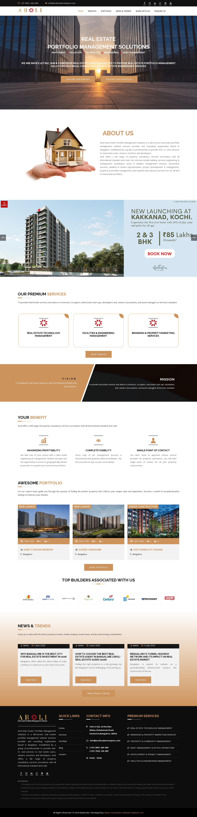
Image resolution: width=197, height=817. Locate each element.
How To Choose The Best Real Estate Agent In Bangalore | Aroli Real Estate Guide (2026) (97, 656)
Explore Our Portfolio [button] (119, 79)
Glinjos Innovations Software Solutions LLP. (124, 812)
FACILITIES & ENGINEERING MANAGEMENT (98, 334)
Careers (62, 754)
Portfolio (63, 741)
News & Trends (123, 11)
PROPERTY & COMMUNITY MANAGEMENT (151, 741)
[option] (28, 599)
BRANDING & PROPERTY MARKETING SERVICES (153, 334)
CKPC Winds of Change (148, 549)
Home (80, 11)
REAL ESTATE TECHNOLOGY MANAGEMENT (43, 334)
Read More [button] (31, 679)
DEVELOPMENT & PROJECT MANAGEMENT (151, 754)
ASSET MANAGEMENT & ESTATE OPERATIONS (152, 747)
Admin (26, 645)
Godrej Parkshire (89, 549)
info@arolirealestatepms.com (61, 3)
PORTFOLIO (106, 11)
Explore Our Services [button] (78, 79)
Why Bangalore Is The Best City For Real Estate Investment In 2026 (44, 655)
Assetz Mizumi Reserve (38, 549)
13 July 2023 (149, 645)
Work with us (143, 11)
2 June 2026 (94, 645)
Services (92, 11)
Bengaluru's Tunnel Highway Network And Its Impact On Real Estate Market (151, 656)
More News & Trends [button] (98, 693)
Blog (61, 747)
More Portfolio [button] (99, 567)
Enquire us (160, 11)
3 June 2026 (39, 645)
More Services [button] (98, 354)
